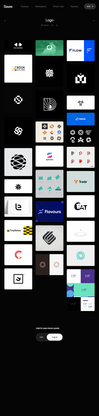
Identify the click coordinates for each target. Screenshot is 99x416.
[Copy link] (57, 25)
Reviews (74, 6)
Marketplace (40, 6)
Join (41, 337)
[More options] (93, 20)
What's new (58, 6)
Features (24, 6)
